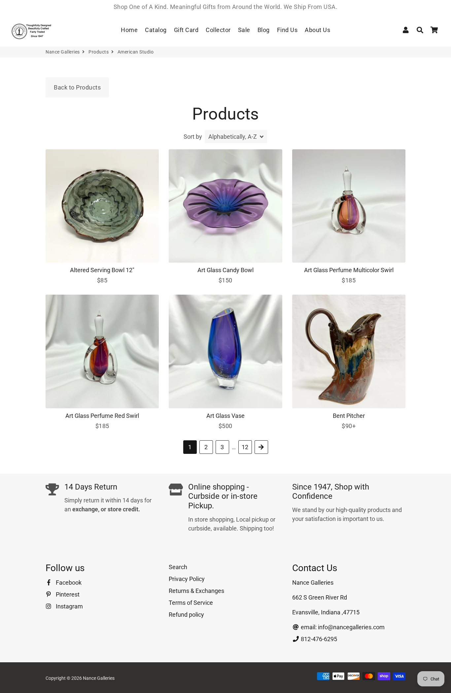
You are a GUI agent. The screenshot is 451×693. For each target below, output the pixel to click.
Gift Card (186, 29)
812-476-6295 (318, 639)
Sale (244, 29)
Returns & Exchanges (196, 590)
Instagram (68, 606)
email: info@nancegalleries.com (342, 627)
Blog (264, 29)
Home (129, 29)
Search (178, 567)
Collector (218, 29)
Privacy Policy (187, 578)
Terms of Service (191, 602)
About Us (317, 29)
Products (98, 52)
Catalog (156, 29)
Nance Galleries (63, 52)
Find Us (287, 29)
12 (245, 447)
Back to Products (77, 87)
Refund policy (186, 614)
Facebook (68, 582)
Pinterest (67, 594)
